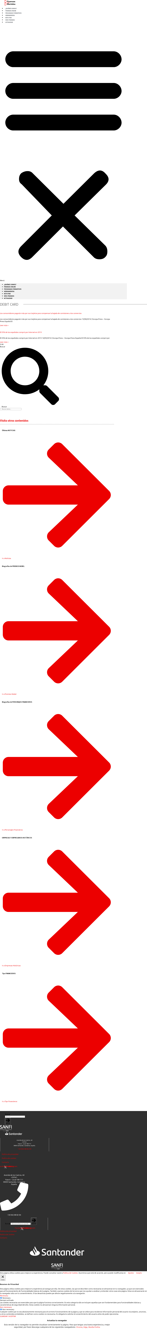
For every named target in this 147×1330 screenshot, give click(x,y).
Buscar (2, 346)
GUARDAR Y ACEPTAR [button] (8, 1316)
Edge (85, 1327)
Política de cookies (9, 1158)
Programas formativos (12, 289)
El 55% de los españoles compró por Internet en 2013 (21, 332)
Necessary (6, 1298)
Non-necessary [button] (6, 1307)
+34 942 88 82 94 (24, 1149)
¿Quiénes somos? (10, 284)
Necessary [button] (4, 1295)
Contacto (5, 1162)
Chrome (79, 1327)
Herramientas (9, 291)
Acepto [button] (139, 1273)
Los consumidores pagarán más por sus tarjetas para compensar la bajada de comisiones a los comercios (41, 313)
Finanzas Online (10, 287)
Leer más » (4, 325)
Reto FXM (7, 294)
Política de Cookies (70, 1273)
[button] (63, 153)
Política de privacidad (10, 1154)
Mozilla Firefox (94, 1327)
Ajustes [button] (131, 1273)
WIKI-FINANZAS (9, 296)
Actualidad (9, 22)
